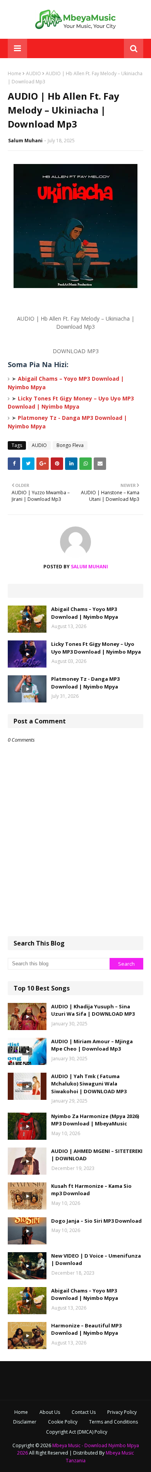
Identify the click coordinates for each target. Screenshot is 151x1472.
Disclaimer (24, 1422)
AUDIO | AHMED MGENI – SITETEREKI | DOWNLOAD (96, 1155)
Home (14, 73)
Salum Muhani (25, 140)
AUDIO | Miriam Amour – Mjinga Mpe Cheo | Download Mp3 (92, 1045)
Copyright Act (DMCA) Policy (76, 1432)
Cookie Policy (62, 1422)
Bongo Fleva (70, 445)
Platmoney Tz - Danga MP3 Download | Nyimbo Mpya (85, 682)
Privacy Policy (122, 1412)
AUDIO (33, 73)
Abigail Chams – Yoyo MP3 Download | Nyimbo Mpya (84, 613)
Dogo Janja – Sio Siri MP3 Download (96, 1220)
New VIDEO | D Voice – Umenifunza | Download (96, 1259)
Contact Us (84, 1412)
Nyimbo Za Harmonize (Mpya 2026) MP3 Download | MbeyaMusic (95, 1120)
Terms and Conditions (113, 1422)
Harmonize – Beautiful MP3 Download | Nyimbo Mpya (86, 1329)
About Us (49, 1412)
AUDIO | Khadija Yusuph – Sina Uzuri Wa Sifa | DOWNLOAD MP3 (93, 1010)
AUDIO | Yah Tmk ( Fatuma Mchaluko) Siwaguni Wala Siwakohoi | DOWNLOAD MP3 (89, 1084)
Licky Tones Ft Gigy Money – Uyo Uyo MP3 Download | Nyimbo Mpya (96, 647)
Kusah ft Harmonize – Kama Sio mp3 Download (91, 1189)
